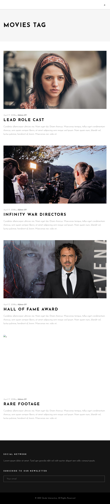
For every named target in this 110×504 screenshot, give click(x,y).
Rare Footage (21, 404)
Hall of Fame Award (30, 309)
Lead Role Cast (23, 120)
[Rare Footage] (55, 364)
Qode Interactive (49, 498)
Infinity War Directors (34, 215)
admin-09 (22, 115)
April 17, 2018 (9, 115)
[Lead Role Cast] (55, 80)
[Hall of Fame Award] (55, 269)
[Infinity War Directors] (55, 175)
